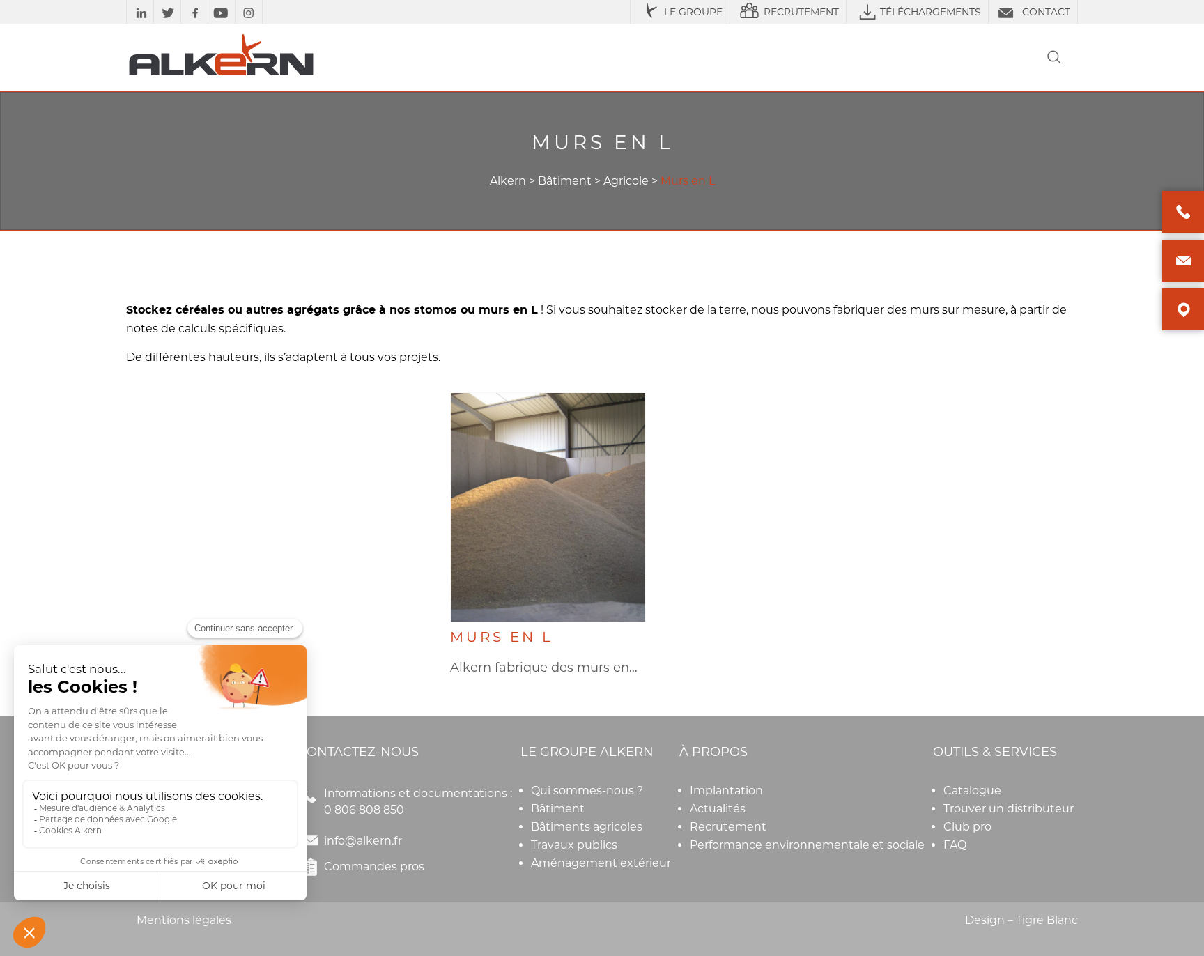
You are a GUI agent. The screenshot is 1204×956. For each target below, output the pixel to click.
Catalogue (972, 790)
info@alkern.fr (363, 840)
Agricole (626, 180)
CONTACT (1046, 12)
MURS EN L (501, 637)
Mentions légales (184, 920)
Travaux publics (574, 844)
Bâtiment (565, 180)
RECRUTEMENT (801, 12)
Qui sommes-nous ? (587, 790)
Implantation (726, 790)
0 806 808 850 (364, 810)
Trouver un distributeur (1008, 808)
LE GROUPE (693, 12)
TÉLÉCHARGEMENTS (930, 12)
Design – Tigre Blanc (1021, 920)
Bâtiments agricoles (586, 826)
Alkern (508, 180)
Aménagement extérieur (601, 863)
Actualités (718, 808)
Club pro (967, 826)
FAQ (954, 844)
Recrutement (728, 826)
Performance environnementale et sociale (807, 844)
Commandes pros (374, 866)
